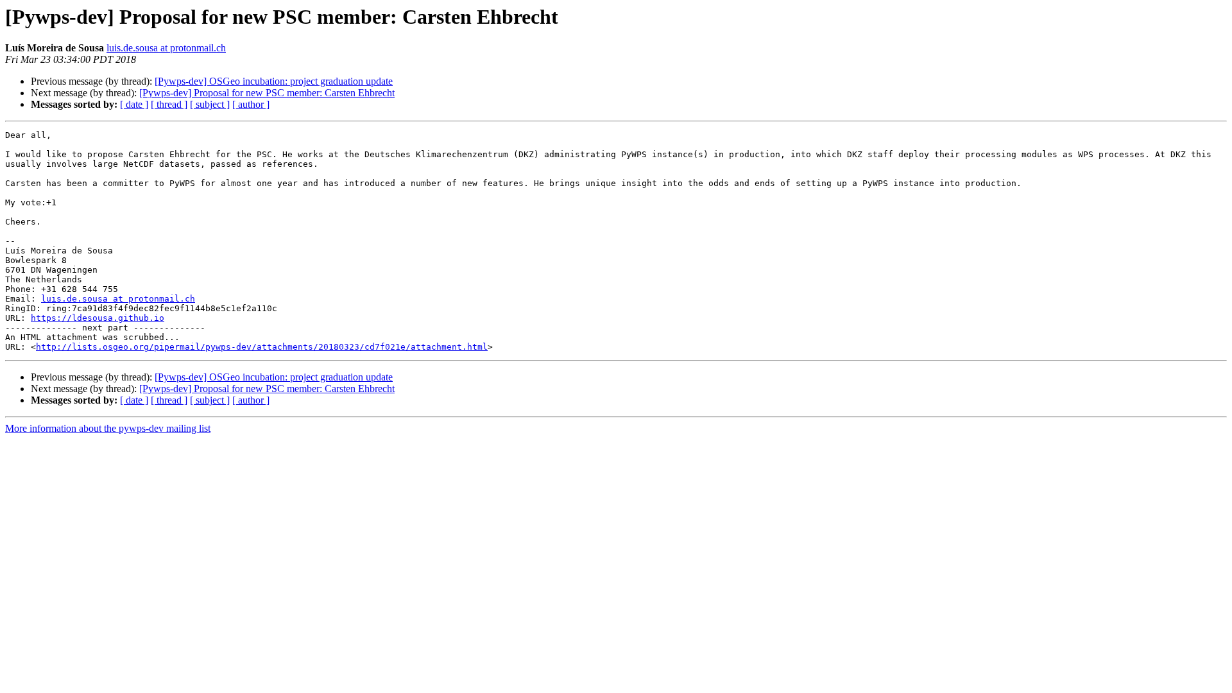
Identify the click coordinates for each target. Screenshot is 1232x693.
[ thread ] (169, 104)
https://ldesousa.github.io (97, 318)
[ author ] (251, 104)
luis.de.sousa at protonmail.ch (166, 47)
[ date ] (134, 104)
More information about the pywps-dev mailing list (107, 428)
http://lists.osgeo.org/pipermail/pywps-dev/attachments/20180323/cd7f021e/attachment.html (262, 347)
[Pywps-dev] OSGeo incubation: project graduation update (274, 81)
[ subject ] (210, 104)
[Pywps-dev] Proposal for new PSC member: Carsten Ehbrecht (267, 92)
